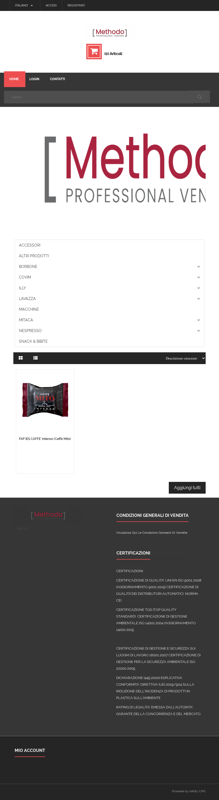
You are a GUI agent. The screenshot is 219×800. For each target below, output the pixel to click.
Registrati (76, 5)
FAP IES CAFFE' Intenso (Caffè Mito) (45, 439)
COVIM (25, 277)
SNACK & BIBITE (33, 341)
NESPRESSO (30, 331)
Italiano (21, 5)
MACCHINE (29, 309)
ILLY (22, 288)
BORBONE (28, 266)
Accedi (51, 5)
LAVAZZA (27, 298)
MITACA (26, 320)
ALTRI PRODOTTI (34, 256)
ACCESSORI (29, 245)
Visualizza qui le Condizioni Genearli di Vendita (151, 532)
